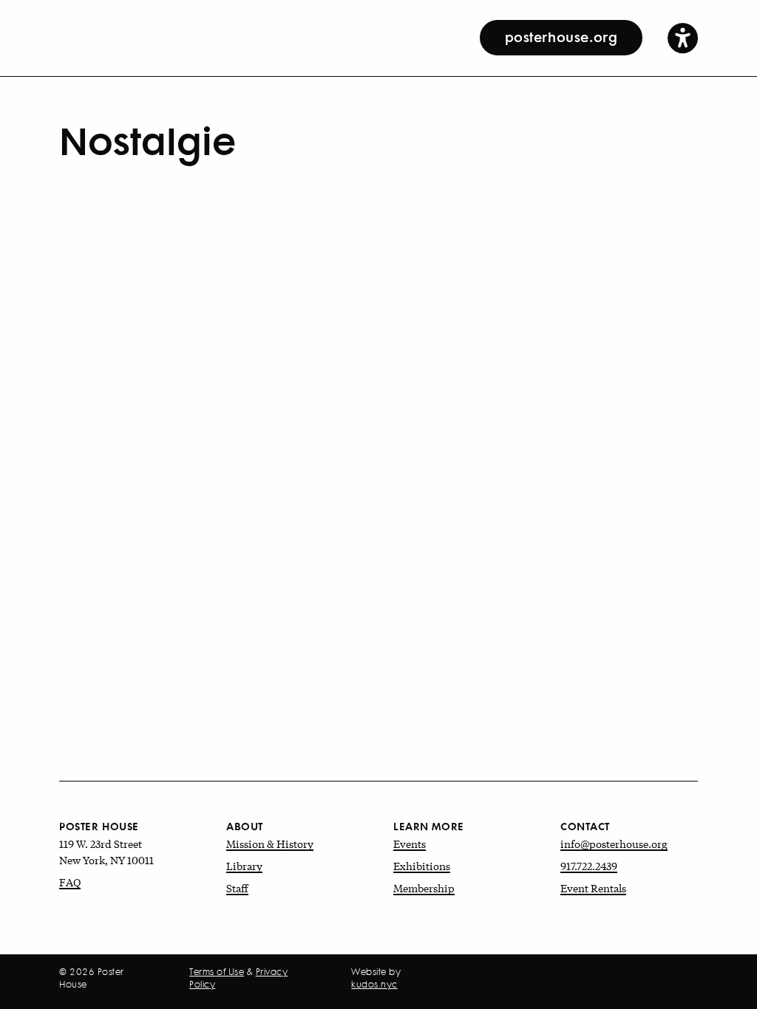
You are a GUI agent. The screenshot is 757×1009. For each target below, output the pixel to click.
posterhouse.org (561, 36)
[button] (683, 37)
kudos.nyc (374, 985)
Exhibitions (421, 865)
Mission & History (269, 843)
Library (244, 865)
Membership (424, 887)
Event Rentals (593, 887)
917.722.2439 (588, 865)
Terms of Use (216, 972)
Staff (237, 887)
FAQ (70, 882)
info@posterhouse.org (614, 843)
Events (409, 843)
